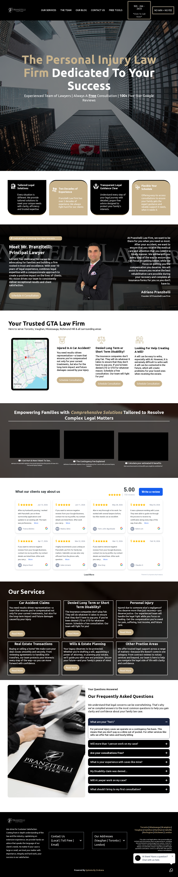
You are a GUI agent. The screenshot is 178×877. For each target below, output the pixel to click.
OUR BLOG (81, 10)
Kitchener (158, 832)
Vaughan (139, 830)
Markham (158, 830)
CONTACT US (98, 10)
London (168, 832)
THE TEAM (65, 10)
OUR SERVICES (48, 10)
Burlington (148, 832)
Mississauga (154, 827)
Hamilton (148, 830)
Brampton (166, 827)
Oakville (168, 830)
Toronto (144, 827)
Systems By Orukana (95, 870)
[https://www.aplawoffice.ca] (17, 10)
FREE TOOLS (115, 10)
